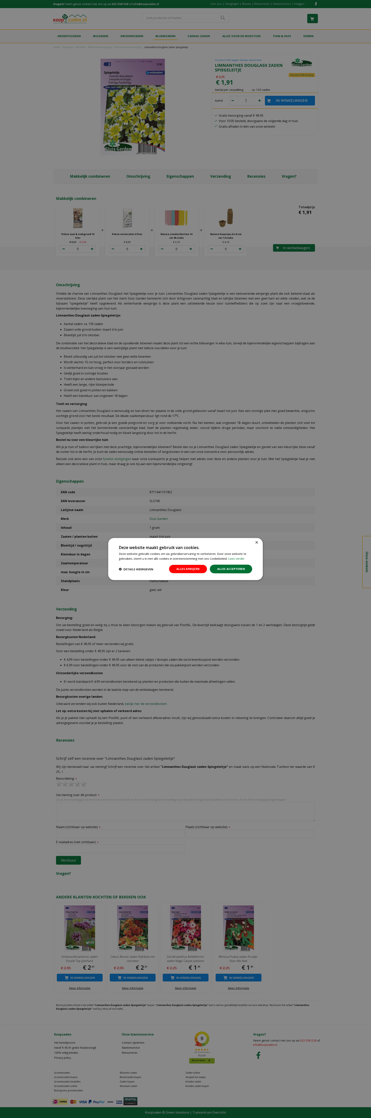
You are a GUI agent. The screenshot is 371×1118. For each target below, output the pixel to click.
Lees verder (236, 558)
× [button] (256, 542)
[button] (136, 569)
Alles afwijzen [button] (188, 569)
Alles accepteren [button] (231, 569)
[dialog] (185, 559)
